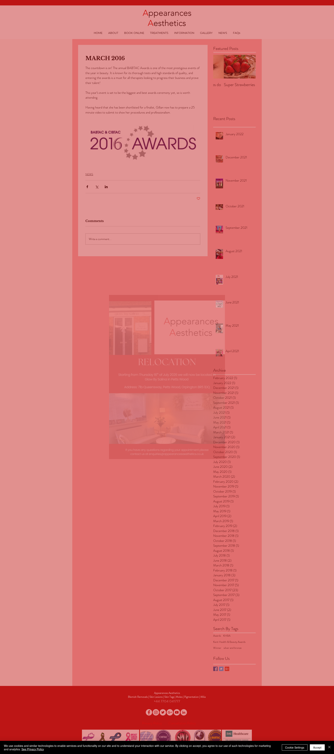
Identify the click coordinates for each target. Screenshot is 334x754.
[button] (220, 304)
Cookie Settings (294, 747)
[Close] (329, 747)
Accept (317, 747)
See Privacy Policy (32, 749)
